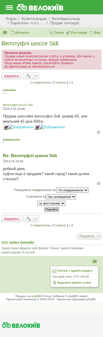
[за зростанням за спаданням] (51, 203)
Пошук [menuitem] (59, 32)
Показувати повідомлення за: (35, 190)
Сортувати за (36, 196)
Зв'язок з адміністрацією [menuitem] (74, 270)
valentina (9, 90)
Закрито (11, 75)
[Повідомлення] (4, 108)
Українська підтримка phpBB (76, 299)
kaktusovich (11, 139)
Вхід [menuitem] (97, 32)
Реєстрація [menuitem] (79, 32)
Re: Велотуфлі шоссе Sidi (30, 155)
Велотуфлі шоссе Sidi (29, 43)
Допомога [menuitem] (22, 32)
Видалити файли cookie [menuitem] (74, 282)
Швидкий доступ (5, 32)
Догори (98, 132)
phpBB (36, 296)
